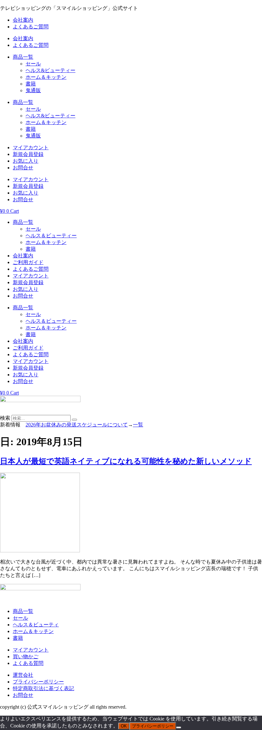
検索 (5, 418)
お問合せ (23, 167)
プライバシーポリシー (152, 726)
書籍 (31, 83)
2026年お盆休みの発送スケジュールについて (77, 424)
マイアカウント (31, 147)
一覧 (138, 424)
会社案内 (23, 20)
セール (33, 63)
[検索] (74, 420)
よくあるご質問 (31, 26)
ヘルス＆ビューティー (51, 235)
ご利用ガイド (28, 262)
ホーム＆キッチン (46, 77)
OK (124, 726)
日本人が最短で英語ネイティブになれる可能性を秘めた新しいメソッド (126, 461)
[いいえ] (178, 727)
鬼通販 (33, 90)
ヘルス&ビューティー (50, 70)
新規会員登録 (28, 154)
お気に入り (25, 161)
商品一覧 (23, 57)
